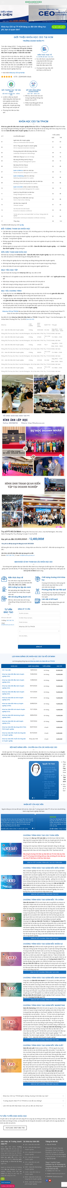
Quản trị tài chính (18, 186)
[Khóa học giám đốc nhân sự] (11, 952)
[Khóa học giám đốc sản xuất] (11, 1059)
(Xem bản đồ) (30, 319)
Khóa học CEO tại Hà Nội (17, 72)
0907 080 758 (10, 555)
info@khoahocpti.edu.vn (27, 555)
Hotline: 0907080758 (7, 1186)
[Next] (63, 13)
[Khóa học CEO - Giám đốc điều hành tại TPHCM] (11, 875)
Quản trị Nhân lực (18, 170)
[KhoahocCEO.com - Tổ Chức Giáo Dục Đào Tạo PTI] (33, 2)
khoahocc (55, 1169)
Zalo (2, 1179)
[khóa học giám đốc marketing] (11, 1016)
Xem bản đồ (54, 1162)
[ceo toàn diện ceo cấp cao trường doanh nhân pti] (11, 843)
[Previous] (3, 13)
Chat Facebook (5, 1182)
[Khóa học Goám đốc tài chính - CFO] (11, 913)
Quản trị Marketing (18, 175)
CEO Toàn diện (6, 670)
